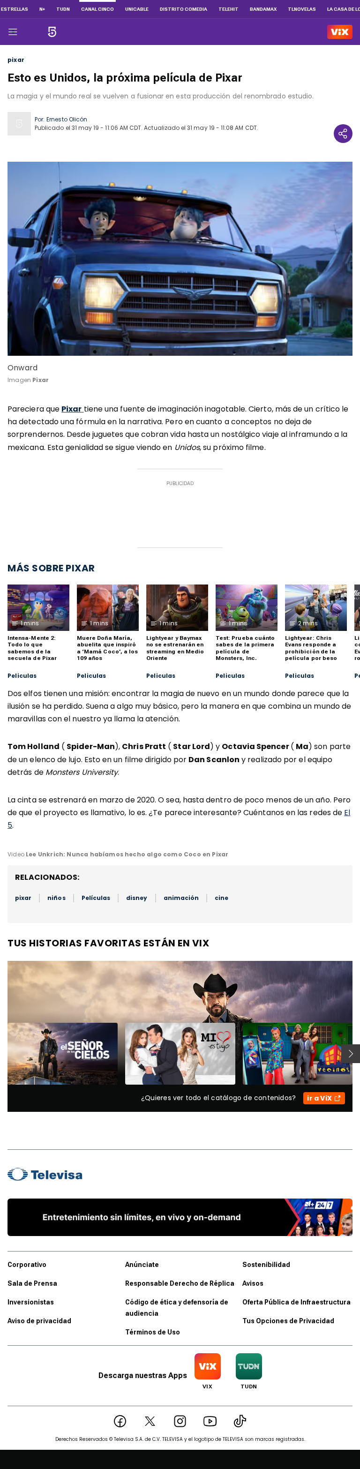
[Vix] (339, 32)
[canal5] (52, 32)
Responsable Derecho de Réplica (179, 1283)
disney (136, 898)
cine (221, 898)
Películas (96, 898)
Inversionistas (31, 1302)
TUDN (63, 9)
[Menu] (13, 32)
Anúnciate (142, 1264)
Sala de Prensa (32, 1283)
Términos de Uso (152, 1332)
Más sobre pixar (51, 568)
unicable (137, 9)
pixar (16, 60)
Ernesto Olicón (66, 119)
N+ (42, 9)
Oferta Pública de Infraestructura (296, 1302)
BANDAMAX (263, 9)
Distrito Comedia (183, 9)
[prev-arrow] (1, 1053)
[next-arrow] (350, 1053)
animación (181, 898)
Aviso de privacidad (39, 1321)
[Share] (343, 133)
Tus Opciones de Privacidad (288, 1321)
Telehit (228, 9)
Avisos (252, 1283)
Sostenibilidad (266, 1264)
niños (56, 898)
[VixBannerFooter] (180, 1217)
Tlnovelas (302, 9)
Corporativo (27, 1264)
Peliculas (22, 676)
